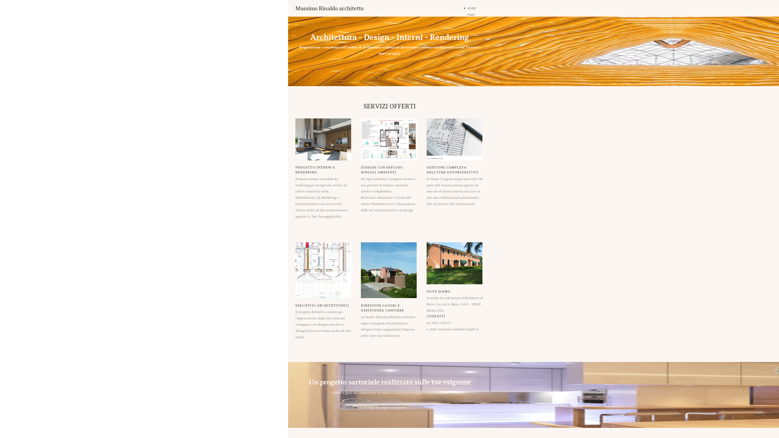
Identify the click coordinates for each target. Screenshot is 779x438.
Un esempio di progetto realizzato (382, 407)
